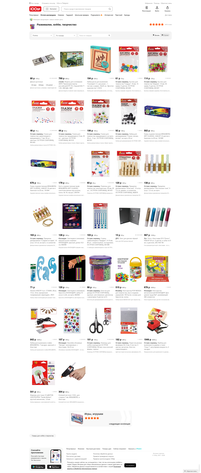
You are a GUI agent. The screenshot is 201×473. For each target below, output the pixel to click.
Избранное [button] (149, 3)
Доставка (168, 15)
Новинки (61, 15)
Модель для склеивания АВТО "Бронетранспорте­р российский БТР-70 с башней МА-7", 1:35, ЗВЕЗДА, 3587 (72, 85)
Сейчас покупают (119, 449)
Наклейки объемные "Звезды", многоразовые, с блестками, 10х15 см (70, 345)
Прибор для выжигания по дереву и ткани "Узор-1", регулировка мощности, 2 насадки (156, 346)
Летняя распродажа (48, 15)
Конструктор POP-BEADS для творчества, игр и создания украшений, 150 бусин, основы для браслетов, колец (128, 293)
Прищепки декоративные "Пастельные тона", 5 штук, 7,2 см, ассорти (157, 188)
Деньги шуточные (36, 82)
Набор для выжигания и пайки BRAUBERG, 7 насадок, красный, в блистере (42, 345)
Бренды (127, 15)
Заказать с (135, 449)
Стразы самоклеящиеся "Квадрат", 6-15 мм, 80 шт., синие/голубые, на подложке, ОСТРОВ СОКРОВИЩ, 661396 (100, 241)
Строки (166, 35)
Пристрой (118, 15)
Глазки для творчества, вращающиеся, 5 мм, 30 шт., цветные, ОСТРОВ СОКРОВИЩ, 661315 (72, 137)
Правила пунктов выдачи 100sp (104, 459)
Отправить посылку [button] (48, 3)
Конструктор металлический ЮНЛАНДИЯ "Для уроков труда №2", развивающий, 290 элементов (156, 293)
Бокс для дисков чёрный (127, 238)
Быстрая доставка (93, 449)
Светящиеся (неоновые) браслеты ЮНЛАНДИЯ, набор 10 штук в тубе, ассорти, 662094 (72, 292)
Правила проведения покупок (103, 456)
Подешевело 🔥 (96, 15)
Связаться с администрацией (76, 459)
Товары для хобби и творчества (43, 436)
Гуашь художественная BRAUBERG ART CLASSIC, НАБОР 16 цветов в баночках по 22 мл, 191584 (43, 188)
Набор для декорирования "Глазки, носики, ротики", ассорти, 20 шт (127, 136)
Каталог (53, 9)
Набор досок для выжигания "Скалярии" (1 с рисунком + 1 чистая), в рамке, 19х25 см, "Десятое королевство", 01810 (100, 85)
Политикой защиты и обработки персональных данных (94, 467)
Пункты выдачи (71, 454)
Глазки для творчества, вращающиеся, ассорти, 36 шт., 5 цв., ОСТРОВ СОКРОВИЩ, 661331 (100, 137)
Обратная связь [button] (166, 3)
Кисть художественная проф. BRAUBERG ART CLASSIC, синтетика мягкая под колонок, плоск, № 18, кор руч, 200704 (70, 189)
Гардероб (69, 15)
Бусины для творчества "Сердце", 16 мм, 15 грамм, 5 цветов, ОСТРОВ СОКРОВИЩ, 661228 (127, 85)
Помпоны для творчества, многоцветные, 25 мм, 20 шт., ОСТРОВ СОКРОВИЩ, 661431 (100, 188)
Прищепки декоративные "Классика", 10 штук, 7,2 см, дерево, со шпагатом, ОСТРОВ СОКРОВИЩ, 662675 (128, 189)
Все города (35, 3)
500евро (41, 85)
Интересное (109, 15)
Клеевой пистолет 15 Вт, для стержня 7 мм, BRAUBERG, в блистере (69, 397)
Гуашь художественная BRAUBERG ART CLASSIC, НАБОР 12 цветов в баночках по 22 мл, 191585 (157, 136)
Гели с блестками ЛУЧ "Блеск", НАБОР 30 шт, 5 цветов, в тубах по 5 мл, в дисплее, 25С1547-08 (157, 240)
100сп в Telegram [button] (62, 3)
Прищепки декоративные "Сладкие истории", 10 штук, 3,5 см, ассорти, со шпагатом (43, 240)
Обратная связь (191, 471)
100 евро (33, 85)
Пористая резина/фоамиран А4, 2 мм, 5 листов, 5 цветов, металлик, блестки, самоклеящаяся (129, 346)
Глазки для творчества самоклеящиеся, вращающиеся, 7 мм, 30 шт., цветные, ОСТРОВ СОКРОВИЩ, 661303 (42, 138)
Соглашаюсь (130, 465)
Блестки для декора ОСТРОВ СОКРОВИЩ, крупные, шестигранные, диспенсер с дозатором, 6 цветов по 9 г (100, 293)
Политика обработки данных (103, 454)
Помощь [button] (157, 3)
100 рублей (49, 85)
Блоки (157, 35)
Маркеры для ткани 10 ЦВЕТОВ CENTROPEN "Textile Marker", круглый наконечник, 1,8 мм (41, 397)
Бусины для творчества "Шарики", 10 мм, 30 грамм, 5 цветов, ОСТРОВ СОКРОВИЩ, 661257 (155, 85)
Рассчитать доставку (73, 456)
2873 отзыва (168, 24)
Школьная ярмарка (82, 15)
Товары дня (106, 449)
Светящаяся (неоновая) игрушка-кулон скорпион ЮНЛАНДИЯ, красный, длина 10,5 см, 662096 (71, 241)
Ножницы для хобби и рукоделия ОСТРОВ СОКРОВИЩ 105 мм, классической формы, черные (100, 346)
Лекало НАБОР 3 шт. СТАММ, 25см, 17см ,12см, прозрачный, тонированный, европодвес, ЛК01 (43, 292)
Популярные (33, 15)
